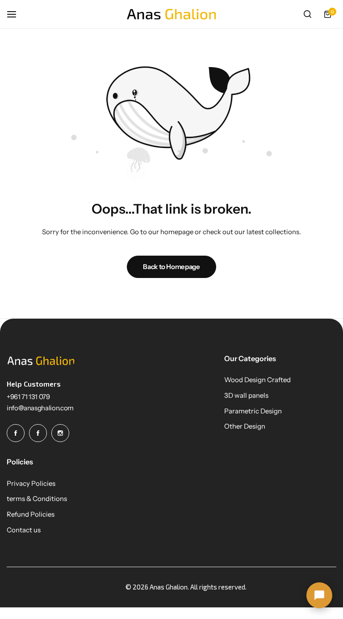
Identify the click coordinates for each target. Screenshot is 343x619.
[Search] (307, 14)
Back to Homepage (171, 266)
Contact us (24, 530)
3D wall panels (246, 396)
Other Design (244, 426)
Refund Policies (30, 514)
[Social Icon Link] (16, 433)
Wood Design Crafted (257, 380)
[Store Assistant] (319, 595)
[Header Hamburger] (16, 14)
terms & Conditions (37, 499)
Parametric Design (253, 411)
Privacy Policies (31, 484)
